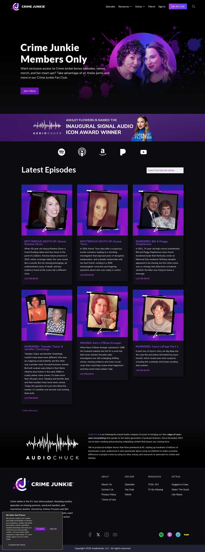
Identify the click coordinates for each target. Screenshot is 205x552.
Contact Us (107, 489)
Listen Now (31, 278)
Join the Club (178, 6)
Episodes (110, 6)
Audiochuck (93, 434)
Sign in (161, 6)
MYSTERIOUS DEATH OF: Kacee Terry (100, 243)
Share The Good (180, 489)
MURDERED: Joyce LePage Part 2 (157, 346)
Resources (123, 6)
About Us (106, 484)
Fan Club (129, 489)
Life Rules (177, 494)
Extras (138, 6)
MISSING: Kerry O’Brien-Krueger (100, 343)
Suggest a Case (180, 484)
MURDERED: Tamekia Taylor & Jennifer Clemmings (43, 348)
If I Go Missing (155, 489)
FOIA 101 (153, 484)
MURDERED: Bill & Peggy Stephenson (152, 243)
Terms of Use (108, 499)
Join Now (30, 91)
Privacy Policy (108, 494)
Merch (151, 6)
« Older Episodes (29, 410)
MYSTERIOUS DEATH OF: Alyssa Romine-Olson (45, 243)
